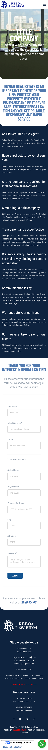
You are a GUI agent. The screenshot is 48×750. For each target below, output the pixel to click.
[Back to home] (12, 4)
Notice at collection (12, 747)
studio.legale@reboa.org (24, 663)
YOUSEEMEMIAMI (19, 730)
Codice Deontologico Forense (24, 684)
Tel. (14, 657)
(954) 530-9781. (29, 602)
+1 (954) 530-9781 (24, 707)
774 (34, 657)
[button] (44, 4)
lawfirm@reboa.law (24, 710)
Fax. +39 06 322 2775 (24, 660)
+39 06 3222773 (23, 657)
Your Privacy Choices (20, 742)
